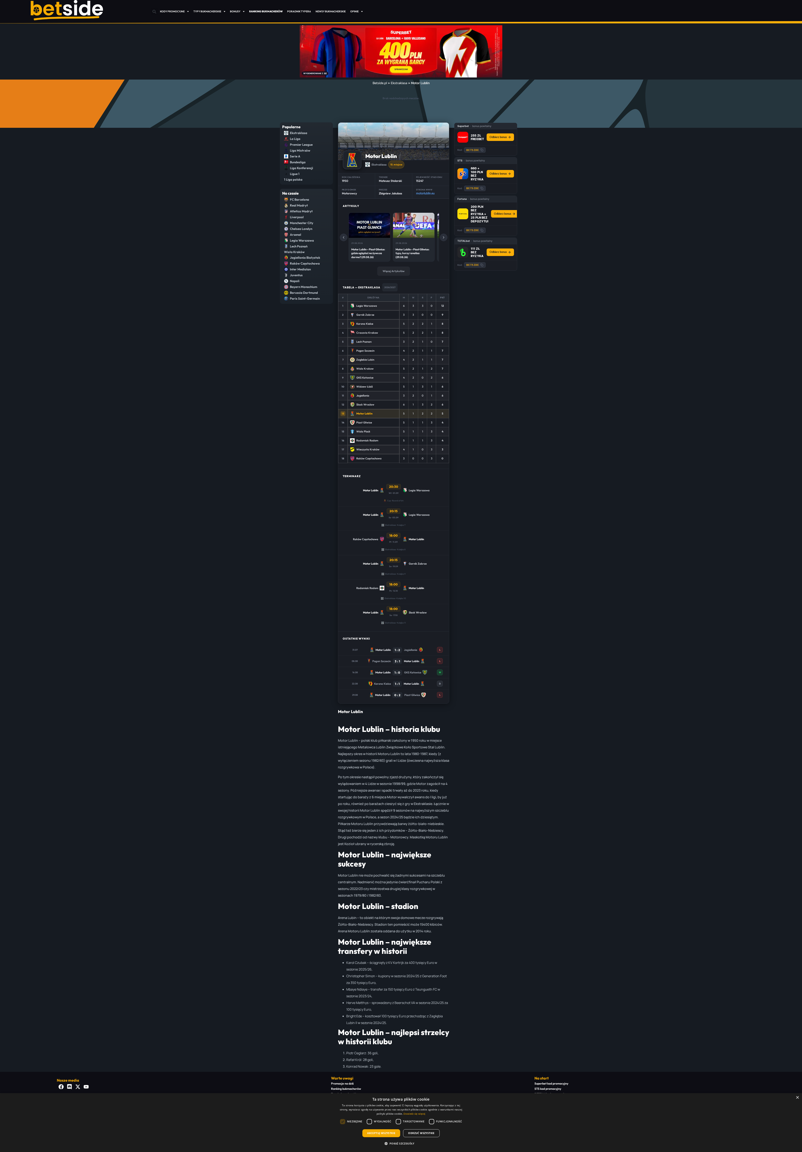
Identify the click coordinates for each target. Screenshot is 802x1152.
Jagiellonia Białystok (305, 258)
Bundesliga (298, 162)
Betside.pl (380, 83)
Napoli (294, 281)
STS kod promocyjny (547, 1089)
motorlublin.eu (425, 193)
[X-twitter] (78, 1086)
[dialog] (401, 1122)
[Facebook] (61, 1086)
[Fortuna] (462, 213)
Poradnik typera (299, 11)
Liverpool (297, 217)
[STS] (462, 173)
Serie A (295, 156)
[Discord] (69, 1086)
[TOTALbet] (462, 252)
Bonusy (235, 11)
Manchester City (301, 223)
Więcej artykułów (394, 271)
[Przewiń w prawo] (443, 237)
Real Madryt (299, 205)
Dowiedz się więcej (414, 1114)
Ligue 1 (294, 174)
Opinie (354, 11)
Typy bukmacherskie (207, 11)
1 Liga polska (293, 179)
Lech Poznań (298, 246)
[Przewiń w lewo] (343, 237)
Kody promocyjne (172, 11)
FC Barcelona (299, 200)
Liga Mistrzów (300, 150)
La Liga (295, 139)
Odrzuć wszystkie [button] (421, 1133)
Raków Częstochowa (305, 263)
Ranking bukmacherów (346, 1089)
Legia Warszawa (302, 240)
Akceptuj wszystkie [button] (381, 1133)
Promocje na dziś (342, 1083)
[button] (154, 11)
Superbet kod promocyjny (551, 1083)
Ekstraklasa (399, 83)
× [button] (797, 1097)
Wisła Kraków (294, 252)
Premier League (301, 145)
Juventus (296, 275)
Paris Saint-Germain (305, 298)
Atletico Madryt (301, 211)
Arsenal (295, 235)
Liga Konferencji (301, 168)
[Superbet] (462, 137)
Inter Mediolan (300, 269)
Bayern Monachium (303, 287)
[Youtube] (86, 1086)
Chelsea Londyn (301, 229)
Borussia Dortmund (304, 293)
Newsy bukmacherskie (331, 11)
